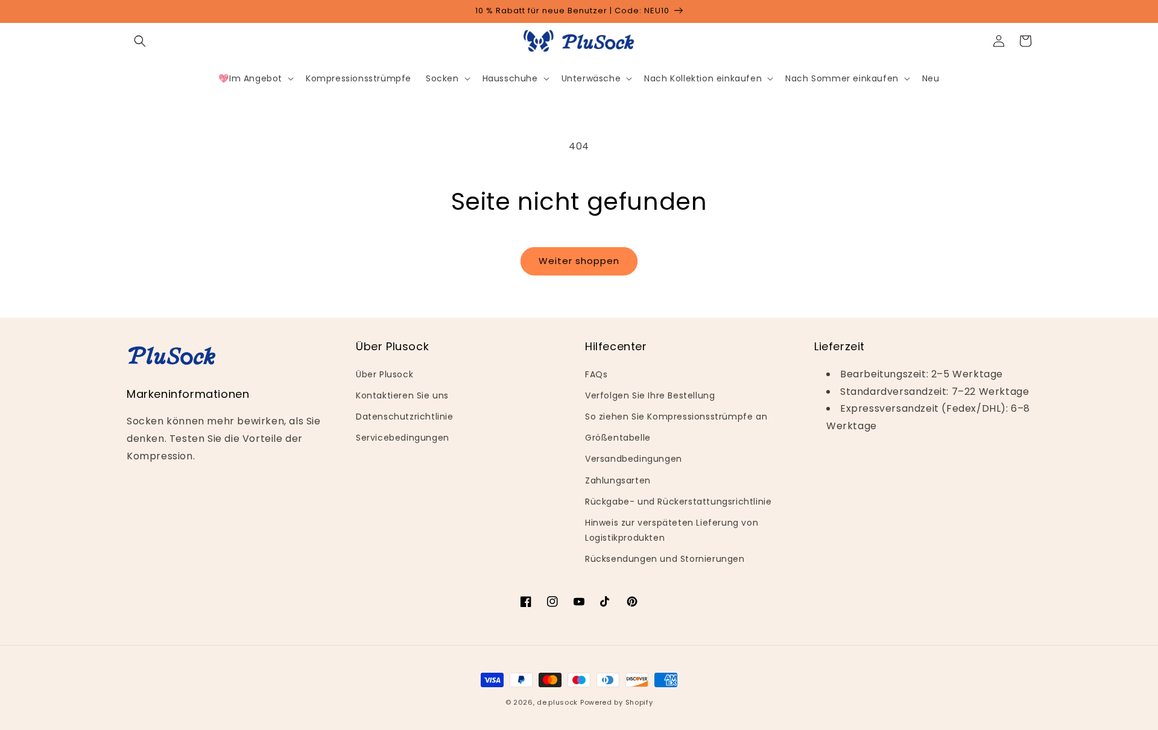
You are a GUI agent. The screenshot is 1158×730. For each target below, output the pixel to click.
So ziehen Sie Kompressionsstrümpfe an (676, 417)
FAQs (596, 374)
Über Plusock (384, 374)
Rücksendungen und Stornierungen (665, 559)
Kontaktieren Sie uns (402, 395)
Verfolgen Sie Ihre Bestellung (650, 395)
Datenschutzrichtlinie (405, 417)
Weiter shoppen (579, 260)
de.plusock (557, 702)
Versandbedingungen (633, 459)
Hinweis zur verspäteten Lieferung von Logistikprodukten (671, 530)
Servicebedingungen (402, 438)
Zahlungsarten (618, 480)
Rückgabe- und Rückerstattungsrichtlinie (678, 502)
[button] (140, 41)
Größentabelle (618, 438)
